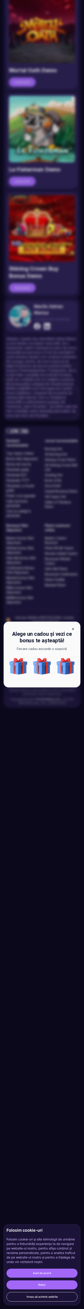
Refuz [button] (42, 1284)
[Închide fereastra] (73, 629)
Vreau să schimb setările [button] (42, 1296)
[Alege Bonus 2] (42, 666)
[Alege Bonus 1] (65, 666)
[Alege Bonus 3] (18, 666)
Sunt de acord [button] (42, 1273)
